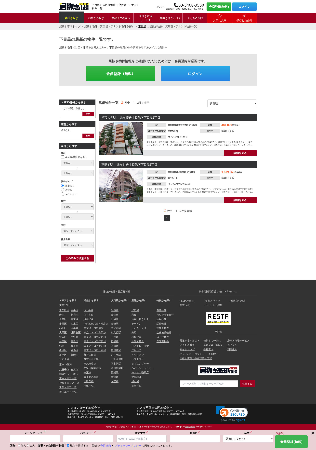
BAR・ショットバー (143, 368)
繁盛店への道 (237, 300)
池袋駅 (114, 319)
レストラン (138, 359)
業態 (248, 433)
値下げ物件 (163, 336)
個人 (23, 445)
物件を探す (71, 18)
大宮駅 (114, 381)
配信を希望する (79, 445)
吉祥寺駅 (116, 354)
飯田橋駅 (116, 350)
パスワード (88, 433)
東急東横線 (173, 125)
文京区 (63, 319)
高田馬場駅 (117, 368)
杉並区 (63, 341)
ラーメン (136, 323)
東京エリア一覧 (68, 378)
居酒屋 (135, 310)
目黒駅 (114, 341)
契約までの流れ (121, 18)
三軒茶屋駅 (117, 359)
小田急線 (89, 381)
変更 (88, 113)
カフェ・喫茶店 (140, 372)
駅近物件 (161, 323)
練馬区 (74, 350)
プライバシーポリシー (192, 353)
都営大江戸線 (91, 359)
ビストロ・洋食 (140, 345)
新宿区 (74, 314)
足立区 (63, 354)
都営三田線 (90, 354)
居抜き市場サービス (145, 18)
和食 (134, 314)
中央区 (74, 310)
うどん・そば (139, 328)
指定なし (69, 185)
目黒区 (224, 130)
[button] (232, 413)
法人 (32, 445)
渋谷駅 (114, 310)
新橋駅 (114, 323)
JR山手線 (88, 310)
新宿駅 (114, 314)
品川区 (63, 328)
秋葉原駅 (116, 332)
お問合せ (214, 353)
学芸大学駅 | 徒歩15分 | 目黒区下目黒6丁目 (130, 117)
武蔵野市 (64, 373)
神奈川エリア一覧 (69, 382)
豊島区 (74, 341)
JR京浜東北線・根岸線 (96, 323)
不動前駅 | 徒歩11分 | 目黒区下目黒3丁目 (129, 164)
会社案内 (208, 349)
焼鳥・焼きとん (140, 319)
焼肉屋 (135, 381)
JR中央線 (88, 314)
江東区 (74, 323)
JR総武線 (88, 319)
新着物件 (161, 310)
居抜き (68, 189)
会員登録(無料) (219, 7)
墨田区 (63, 323)
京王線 (87, 372)
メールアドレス (35, 433)
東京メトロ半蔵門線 (95, 332)
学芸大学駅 (183, 125)
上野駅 (114, 336)
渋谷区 (63, 336)
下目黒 (142, 26)
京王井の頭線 (91, 376)
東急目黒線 (173, 172)
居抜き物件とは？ (170, 18)
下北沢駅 (116, 363)
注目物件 (161, 319)
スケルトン (71, 194)
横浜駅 (114, 376)
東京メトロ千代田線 (95, 341)
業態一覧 (136, 385)
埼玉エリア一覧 (68, 391)
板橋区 (63, 350)
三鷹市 (74, 373)
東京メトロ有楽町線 (95, 345)
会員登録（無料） (120, 73)
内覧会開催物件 (165, 314)
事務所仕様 (173, 130)
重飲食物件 (163, 328)
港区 (61, 314)
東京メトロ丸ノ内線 (95, 336)
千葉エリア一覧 (68, 387)
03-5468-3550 (191, 5)
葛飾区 (74, 354)
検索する (247, 383)
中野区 (74, 336)
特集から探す (96, 18)
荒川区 (74, 345)
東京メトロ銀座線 (94, 328)
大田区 (63, 332)
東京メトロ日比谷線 (95, 350)
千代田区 (64, 310)
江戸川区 (64, 359)
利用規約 (232, 349)
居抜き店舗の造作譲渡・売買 (196, 358)
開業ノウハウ (212, 300)
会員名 (195, 433)
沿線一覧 (89, 385)
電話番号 (141, 433)
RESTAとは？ (187, 300)
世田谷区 (76, 332)
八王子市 (64, 369)
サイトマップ (187, 349)
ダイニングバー (140, 363)
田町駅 (114, 372)
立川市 (74, 369)
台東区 (74, 319)
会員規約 (105, 445)
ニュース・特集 (213, 305)
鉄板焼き (136, 336)
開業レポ (185, 305)
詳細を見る (240, 153)
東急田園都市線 (92, 368)
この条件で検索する (77, 258)
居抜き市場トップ (69, 26)
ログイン (244, 7)
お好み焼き (138, 341)
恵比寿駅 (116, 328)
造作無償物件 (164, 332)
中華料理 (136, 376)
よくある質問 (195, 18)
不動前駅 (182, 172)
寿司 (134, 332)
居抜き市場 (190, 426)
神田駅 (114, 345)
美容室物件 (163, 341)
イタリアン (138, 354)
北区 (61, 345)
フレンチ (136, 350)
